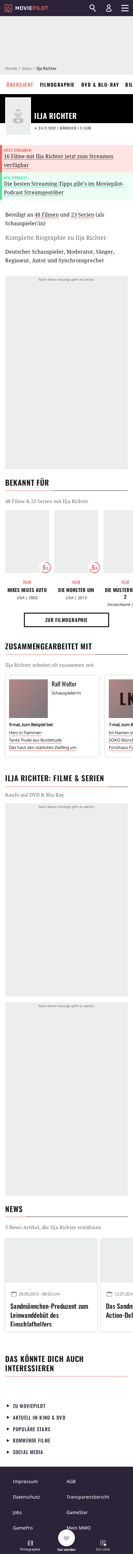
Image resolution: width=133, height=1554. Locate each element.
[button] (30, 1546)
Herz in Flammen (25, 732)
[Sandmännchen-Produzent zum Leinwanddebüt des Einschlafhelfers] (51, 1261)
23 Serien (82, 214)
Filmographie (57, 84)
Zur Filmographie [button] (66, 619)
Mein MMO (78, 1528)
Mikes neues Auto (27, 590)
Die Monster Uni (76, 590)
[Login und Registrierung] (109, 8)
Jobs (17, 1512)
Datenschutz (26, 1497)
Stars (27, 68)
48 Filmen (47, 214)
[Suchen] (93, 8)
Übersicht (20, 84)
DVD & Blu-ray (100, 84)
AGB (71, 1481)
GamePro (23, 1528)
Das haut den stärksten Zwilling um (43, 747)
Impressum (25, 1481)
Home (11, 68)
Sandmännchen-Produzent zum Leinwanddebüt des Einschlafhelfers (49, 1313)
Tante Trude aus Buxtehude (35, 740)
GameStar (77, 1512)
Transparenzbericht (87, 1497)
